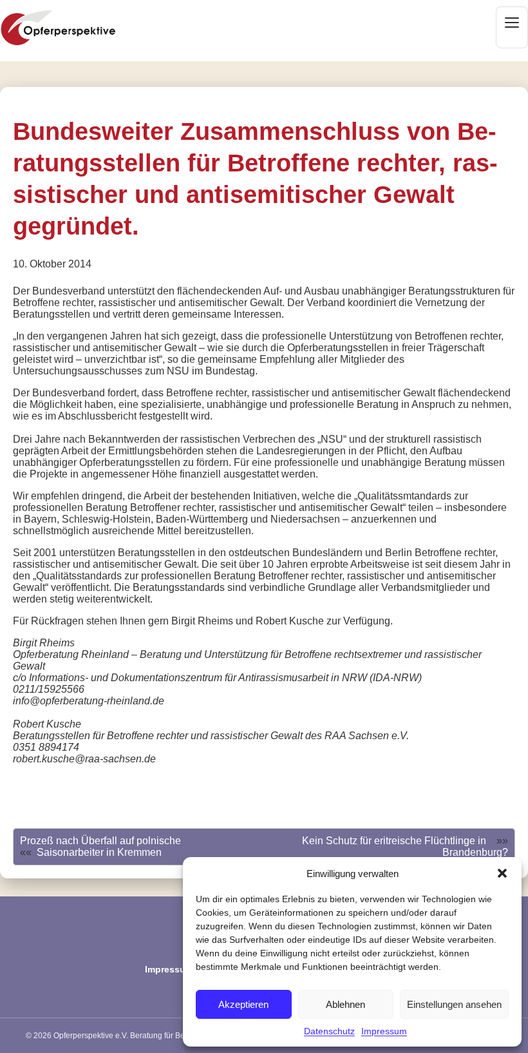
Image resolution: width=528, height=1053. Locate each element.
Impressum (384, 1031)
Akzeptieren (243, 1004)
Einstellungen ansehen (454, 1004)
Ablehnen (345, 1004)
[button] (502, 873)
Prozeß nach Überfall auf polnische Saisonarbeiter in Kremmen (100, 846)
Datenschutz (329, 1031)
